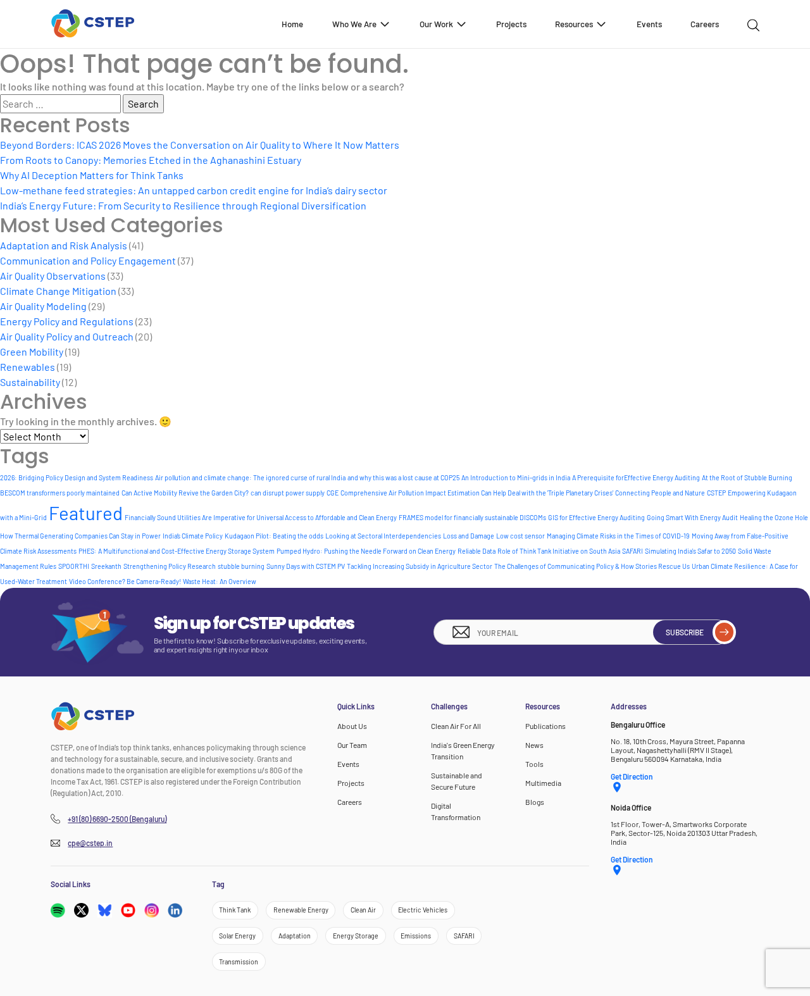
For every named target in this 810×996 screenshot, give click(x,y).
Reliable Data (476, 551)
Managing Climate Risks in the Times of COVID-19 (618, 536)
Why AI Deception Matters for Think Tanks (92, 175)
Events (649, 24)
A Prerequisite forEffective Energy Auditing (636, 477)
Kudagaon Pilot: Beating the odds (274, 536)
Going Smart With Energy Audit (692, 517)
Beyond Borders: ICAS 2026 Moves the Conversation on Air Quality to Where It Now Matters (199, 145)
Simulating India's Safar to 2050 (690, 551)
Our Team (352, 744)
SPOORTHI (73, 566)
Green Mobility (31, 351)
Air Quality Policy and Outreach (67, 336)
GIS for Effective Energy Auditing (596, 517)
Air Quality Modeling (43, 306)
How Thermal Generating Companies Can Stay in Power (80, 536)
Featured (86, 513)
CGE (333, 493)
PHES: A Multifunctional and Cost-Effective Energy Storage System (176, 551)
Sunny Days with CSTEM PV (305, 566)
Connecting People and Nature (660, 493)
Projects (511, 24)
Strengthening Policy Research (169, 566)
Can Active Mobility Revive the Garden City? (185, 493)
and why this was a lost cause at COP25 (403, 477)
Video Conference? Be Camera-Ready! (125, 581)
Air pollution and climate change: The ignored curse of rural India (250, 477)
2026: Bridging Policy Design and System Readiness (76, 477)
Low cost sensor (520, 536)
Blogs (534, 801)
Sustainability (30, 382)
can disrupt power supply (288, 493)
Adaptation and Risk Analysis (63, 245)
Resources (574, 24)
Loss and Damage (468, 536)
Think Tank (235, 910)
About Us (352, 725)
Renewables (27, 367)
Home (292, 24)
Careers (704, 24)
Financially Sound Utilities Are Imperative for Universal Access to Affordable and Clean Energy (261, 517)
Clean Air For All (456, 725)
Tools (534, 763)
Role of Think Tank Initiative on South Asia (558, 551)
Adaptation (294, 935)
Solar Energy (237, 935)
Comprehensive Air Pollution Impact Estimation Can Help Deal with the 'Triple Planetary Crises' (476, 493)
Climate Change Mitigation (58, 291)
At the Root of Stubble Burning (747, 477)
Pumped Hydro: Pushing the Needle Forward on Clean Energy (366, 551)
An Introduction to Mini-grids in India (515, 477)
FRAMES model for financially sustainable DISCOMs (472, 517)
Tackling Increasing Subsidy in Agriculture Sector (419, 566)
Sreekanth (106, 566)
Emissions (416, 935)
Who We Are (354, 24)
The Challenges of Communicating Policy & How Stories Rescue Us (592, 566)
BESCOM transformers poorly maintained (60, 493)
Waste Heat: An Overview (219, 581)
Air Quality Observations (53, 276)
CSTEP (716, 493)
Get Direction (632, 776)
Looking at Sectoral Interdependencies (383, 536)
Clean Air (363, 910)
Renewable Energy (300, 910)
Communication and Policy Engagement (88, 260)
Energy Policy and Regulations (67, 321)
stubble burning (241, 566)
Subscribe (685, 632)
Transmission (238, 961)
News (534, 744)
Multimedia (543, 782)
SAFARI (632, 551)
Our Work (436, 24)
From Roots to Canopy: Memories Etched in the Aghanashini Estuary (150, 160)
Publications (545, 725)
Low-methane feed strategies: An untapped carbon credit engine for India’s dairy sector (193, 190)
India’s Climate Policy (193, 536)
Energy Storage (355, 935)
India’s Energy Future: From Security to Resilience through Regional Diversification (183, 205)
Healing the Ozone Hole (774, 517)
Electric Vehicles (422, 910)
